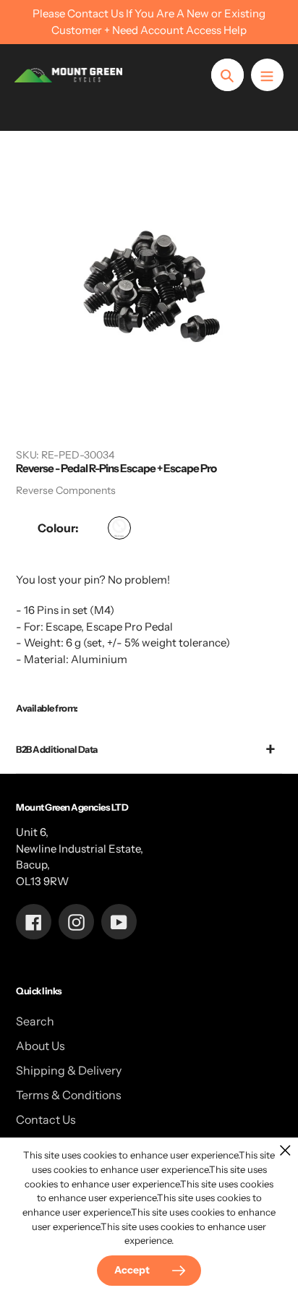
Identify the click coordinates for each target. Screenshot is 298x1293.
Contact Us (46, 1119)
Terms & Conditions (69, 1095)
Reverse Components (66, 490)
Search (35, 1021)
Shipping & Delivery (69, 1070)
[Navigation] (267, 75)
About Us (40, 1045)
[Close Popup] (285, 1150)
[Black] (119, 527)
